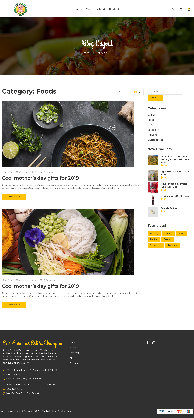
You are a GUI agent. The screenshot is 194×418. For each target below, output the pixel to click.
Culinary (152, 115)
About (101, 9)
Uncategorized (155, 140)
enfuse (9, 172)
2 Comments (50, 172)
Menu (89, 9)
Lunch (168, 233)
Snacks (167, 239)
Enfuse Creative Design (61, 411)
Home (78, 9)
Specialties (153, 130)
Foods (151, 120)
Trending (152, 135)
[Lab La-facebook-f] (147, 343)
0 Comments (50, 280)
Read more (14, 196)
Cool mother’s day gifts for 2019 (40, 178)
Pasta (181, 233)
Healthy (154, 233)
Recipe (153, 239)
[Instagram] (154, 343)
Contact (114, 9)
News (150, 125)
